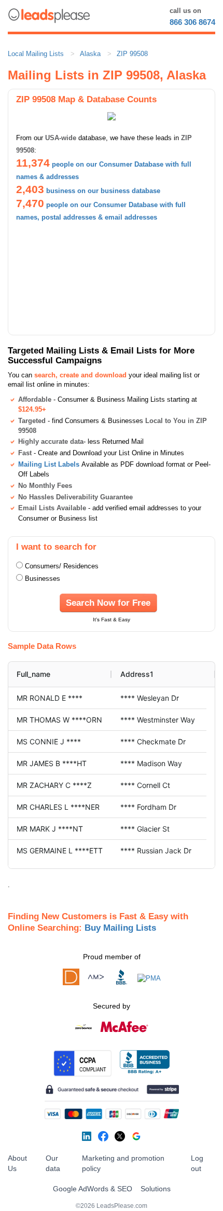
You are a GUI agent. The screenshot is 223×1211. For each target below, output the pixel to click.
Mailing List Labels (48, 464)
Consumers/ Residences (62, 566)
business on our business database (103, 191)
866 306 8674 (192, 22)
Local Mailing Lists (36, 54)
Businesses (42, 578)
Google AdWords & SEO (92, 1189)
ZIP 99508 (132, 54)
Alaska (90, 54)
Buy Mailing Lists (120, 927)
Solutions (156, 1189)
